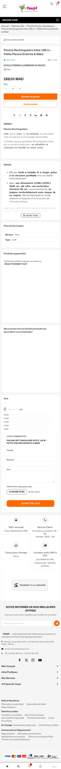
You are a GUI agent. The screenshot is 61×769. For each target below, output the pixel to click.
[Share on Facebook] (25, 115)
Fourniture (6, 720)
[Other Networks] (47, 115)
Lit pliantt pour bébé (48, 725)
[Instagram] (33, 660)
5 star (6, 414)
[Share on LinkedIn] (36, 115)
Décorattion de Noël (36, 704)
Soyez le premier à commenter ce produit (24, 65)
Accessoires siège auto (24, 725)
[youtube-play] (40, 660)
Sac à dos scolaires (34, 714)
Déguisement (8, 733)
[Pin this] (41, 115)
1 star (6, 429)
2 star (6, 425)
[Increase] (19, 88)
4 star (6, 418)
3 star (6, 422)
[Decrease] (6, 88)
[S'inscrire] (57, 623)
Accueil (5, 25)
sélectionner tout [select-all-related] (15, 264)
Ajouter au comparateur (20, 115)
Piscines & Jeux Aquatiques (40, 25)
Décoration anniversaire (29, 733)
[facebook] (19, 660)
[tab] (30, 165)
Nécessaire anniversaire (13, 736)
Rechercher (51, 3)
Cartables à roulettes (11, 714)
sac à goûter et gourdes (12, 717)
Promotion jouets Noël (12, 704)
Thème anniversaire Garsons (15, 739)
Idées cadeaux (8, 707)
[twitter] (26, 660)
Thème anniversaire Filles (40, 736)
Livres (51, 717)
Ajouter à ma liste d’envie (14, 115)
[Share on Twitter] (30, 115)
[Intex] (9, 69)
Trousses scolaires (36, 717)
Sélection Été (17, 25)
